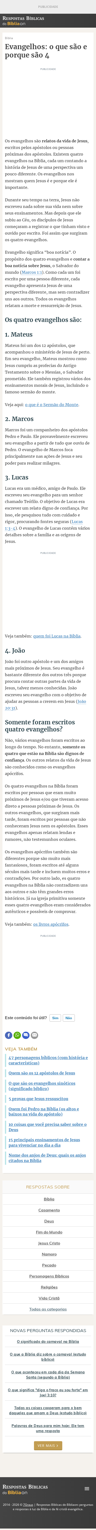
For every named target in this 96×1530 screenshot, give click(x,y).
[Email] (34, 1035)
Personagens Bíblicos (49, 1276)
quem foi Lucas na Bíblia (56, 636)
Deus (49, 1221)
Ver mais (46, 1445)
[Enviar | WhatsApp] (17, 1035)
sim (55, 1018)
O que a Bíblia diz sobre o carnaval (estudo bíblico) (48, 1357)
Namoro (49, 1254)
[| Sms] (26, 1035)
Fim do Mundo (49, 1232)
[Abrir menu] (87, 1488)
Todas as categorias (48, 1309)
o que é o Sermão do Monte (51, 404)
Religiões (49, 1287)
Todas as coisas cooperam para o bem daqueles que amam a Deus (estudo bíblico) (48, 1410)
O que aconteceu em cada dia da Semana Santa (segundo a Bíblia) (48, 1375)
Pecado (49, 1265)
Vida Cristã (49, 1298)
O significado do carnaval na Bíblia (48, 1341)
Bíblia (49, 1199)
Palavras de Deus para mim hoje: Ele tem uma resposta (48, 1428)
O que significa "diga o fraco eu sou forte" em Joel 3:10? (48, 1392)
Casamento (49, 1210)
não (68, 1018)
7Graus (28, 1505)
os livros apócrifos (50, 924)
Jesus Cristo (49, 1243)
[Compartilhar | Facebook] (8, 1035)
